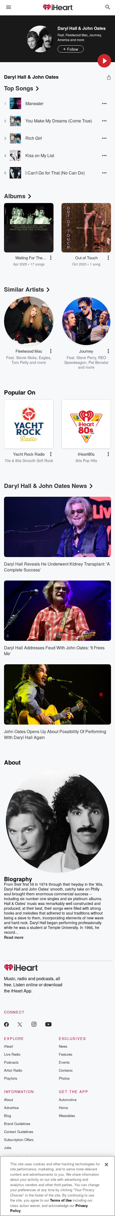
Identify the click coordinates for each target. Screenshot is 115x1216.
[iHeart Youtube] (48, 1024)
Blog (7, 1115)
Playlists (10, 1078)
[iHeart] (57, 7)
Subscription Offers (19, 1139)
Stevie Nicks (26, 357)
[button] (104, 60)
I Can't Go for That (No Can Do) (55, 173)
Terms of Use (61, 1200)
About (8, 1099)
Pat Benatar (99, 362)
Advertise (11, 1107)
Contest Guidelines (18, 1131)
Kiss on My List (39, 155)
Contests (66, 1070)
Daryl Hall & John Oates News (45, 485)
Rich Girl (33, 138)
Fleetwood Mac (77, 35)
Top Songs (18, 88)
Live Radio (12, 1054)
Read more (14, 937)
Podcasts (11, 1062)
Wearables (67, 1115)
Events (64, 1062)
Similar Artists (24, 289)
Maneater (34, 103)
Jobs (7, 1147)
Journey (95, 35)
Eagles (44, 357)
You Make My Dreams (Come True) (58, 121)
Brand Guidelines (17, 1123)
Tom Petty (20, 362)
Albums (14, 196)
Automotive (67, 1099)
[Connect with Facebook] (6, 1024)
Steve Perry (86, 357)
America (63, 39)
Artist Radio (13, 1070)
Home (63, 1107)
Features (65, 1054)
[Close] (106, 1164)
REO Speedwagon (85, 360)
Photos (64, 1078)
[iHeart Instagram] (34, 1024)
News (63, 1046)
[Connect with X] (20, 1024)
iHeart (8, 1046)
